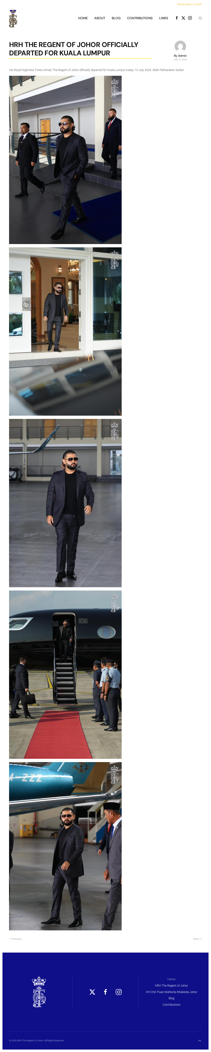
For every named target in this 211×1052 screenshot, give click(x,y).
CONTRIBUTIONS (140, 18)
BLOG (116, 18)
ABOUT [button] (99, 18)
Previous (17, 939)
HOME (83, 18)
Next (196, 939)
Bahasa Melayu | (185, 4)
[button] (200, 18)
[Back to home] (13, 18)
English (198, 4)
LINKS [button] (163, 18)
